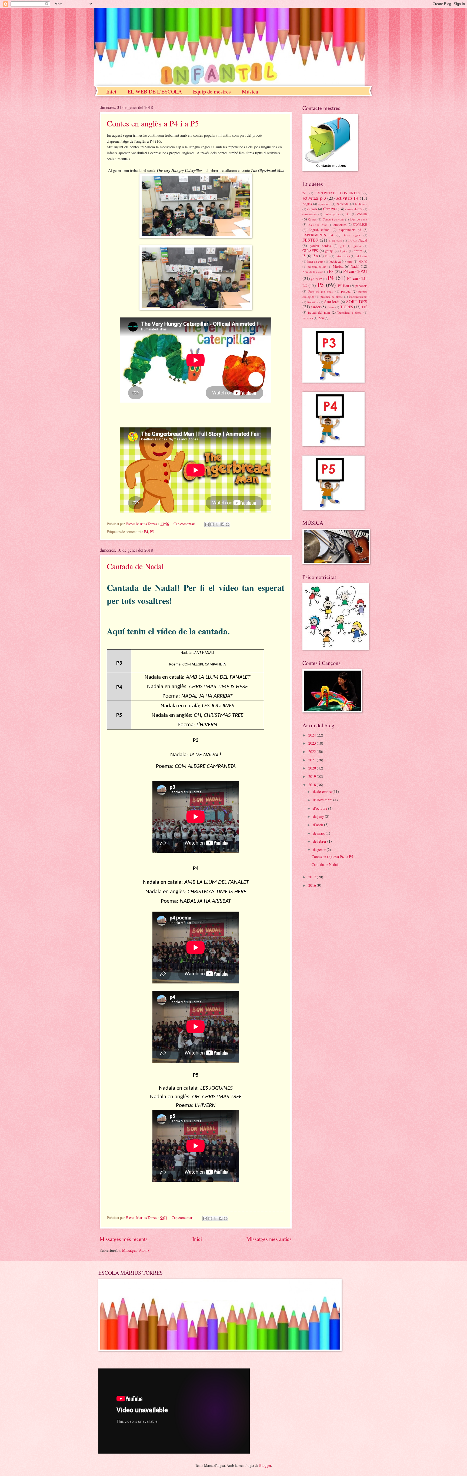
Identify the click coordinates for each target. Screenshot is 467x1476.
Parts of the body (320, 291)
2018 (312, 784)
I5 (304, 255)
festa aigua (352, 235)
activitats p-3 (314, 198)
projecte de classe (332, 296)
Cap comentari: (185, 523)
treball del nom (319, 312)
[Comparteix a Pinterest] (227, 524)
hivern (358, 251)
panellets (361, 285)
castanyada (331, 214)
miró (350, 261)
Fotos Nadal (357, 240)
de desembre (322, 791)
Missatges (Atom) (135, 1250)
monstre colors (317, 267)
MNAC (363, 261)
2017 (312, 876)
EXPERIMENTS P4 (317, 235)
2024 (312, 735)
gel (342, 246)
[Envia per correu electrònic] (207, 524)
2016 (312, 885)
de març (319, 833)
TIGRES (346, 306)
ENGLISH (360, 224)
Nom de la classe (312, 272)
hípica (344, 251)
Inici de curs (315, 261)
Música (250, 91)
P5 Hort (343, 285)
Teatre (331, 307)
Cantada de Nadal (135, 566)
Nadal (355, 266)
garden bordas (320, 245)
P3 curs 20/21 (355, 271)
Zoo (321, 318)
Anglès (307, 204)
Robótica (312, 302)
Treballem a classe (349, 312)
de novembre (323, 799)
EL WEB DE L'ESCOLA (155, 91)
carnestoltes (309, 214)
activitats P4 (347, 198)
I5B (327, 256)
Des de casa (358, 219)
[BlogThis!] (212, 524)
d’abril (318, 824)
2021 (312, 759)
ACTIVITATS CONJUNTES (338, 193)
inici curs (361, 256)
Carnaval (330, 208)
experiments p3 (350, 229)
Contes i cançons (333, 219)
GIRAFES (310, 250)
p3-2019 (316, 279)
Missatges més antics (269, 1239)
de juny (319, 816)
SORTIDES (356, 301)
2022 (312, 751)
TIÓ (364, 307)
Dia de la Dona (318, 225)
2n (304, 193)
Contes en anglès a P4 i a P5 (153, 123)
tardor (316, 306)
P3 (331, 271)
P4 (146, 531)
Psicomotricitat (358, 296)
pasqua (346, 291)
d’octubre (320, 808)
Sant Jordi (332, 301)
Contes (312, 219)
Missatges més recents (124, 1239)
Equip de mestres (212, 91)
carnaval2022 (353, 209)
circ (348, 214)
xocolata (307, 318)
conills (362, 213)
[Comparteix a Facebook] (222, 524)
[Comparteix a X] (217, 524)
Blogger (265, 1465)
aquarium (324, 204)
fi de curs (335, 240)
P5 (152, 531)
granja (329, 251)
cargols (312, 209)
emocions (339, 224)
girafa (357, 246)
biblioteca (361, 204)
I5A (315, 255)
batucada (342, 204)
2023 (312, 743)
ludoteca (335, 261)
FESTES (310, 240)
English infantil (319, 229)
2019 (312, 776)
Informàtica (342, 256)
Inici (111, 91)
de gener (319, 849)
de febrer (320, 841)
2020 (312, 768)
